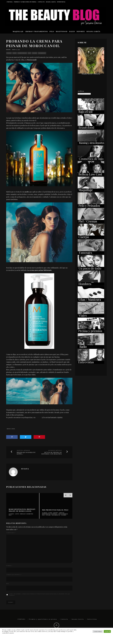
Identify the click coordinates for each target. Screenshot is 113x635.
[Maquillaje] (91, 191)
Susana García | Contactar (91, 74)
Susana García (51, 2)
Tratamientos (41, 53)
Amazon (38, 417)
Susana (8, 49)
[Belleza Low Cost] (91, 175)
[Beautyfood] (91, 128)
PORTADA (10, 2)
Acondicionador (22, 53)
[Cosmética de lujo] (91, 160)
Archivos (81, 91)
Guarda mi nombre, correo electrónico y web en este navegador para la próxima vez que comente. (39, 594)
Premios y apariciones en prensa (25, 2)
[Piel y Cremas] (91, 222)
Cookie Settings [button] (98, 631)
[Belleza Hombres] (91, 285)
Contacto (41, 2)
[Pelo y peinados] (91, 207)
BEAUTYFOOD (61, 31)
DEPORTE (81, 31)
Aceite (14, 53)
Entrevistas (61, 2)
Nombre (9, 565)
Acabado (9, 53)
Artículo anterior (23, 450)
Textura (34, 53)
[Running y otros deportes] (91, 144)
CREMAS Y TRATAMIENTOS (36, 31)
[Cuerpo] (91, 238)
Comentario (10, 532)
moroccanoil (11, 428)
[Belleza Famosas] (91, 254)
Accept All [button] (107, 631)
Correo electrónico (14, 574)
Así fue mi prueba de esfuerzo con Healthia (51, 453)
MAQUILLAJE (18, 31)
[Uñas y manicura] (91, 301)
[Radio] (91, 348)
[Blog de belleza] (91, 269)
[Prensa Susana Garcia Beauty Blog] (91, 332)
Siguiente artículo (55, 450)
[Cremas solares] (91, 113)
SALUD (72, 31)
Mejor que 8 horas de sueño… (26, 453)
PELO (52, 31)
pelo (29, 53)
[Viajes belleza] (91, 316)
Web (7, 583)
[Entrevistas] (91, 363)
